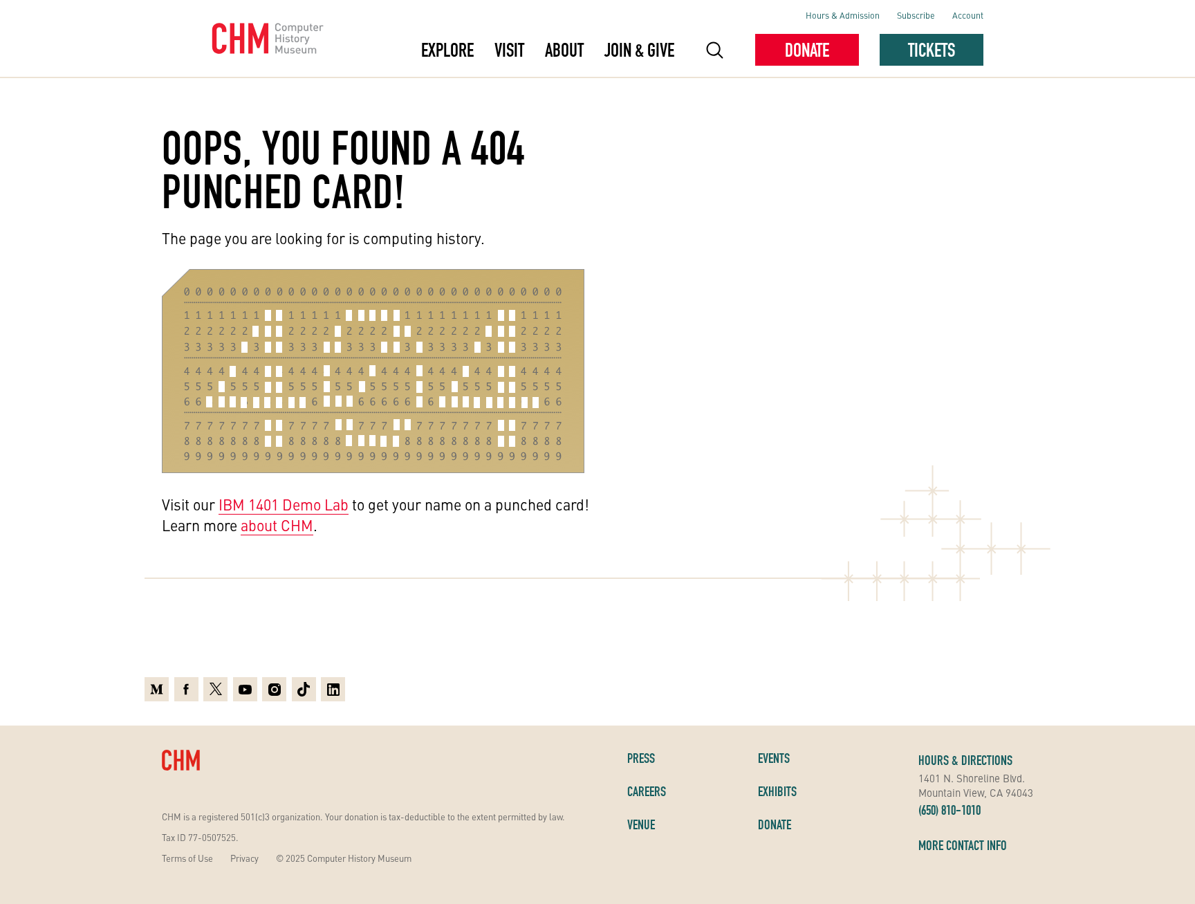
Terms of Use (187, 858)
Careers (646, 791)
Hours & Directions (965, 760)
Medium (157, 687)
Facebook (186, 687)
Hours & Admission (843, 15)
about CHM (277, 525)
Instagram (274, 687)
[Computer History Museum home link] (268, 39)
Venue (641, 824)
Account (967, 15)
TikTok (304, 687)
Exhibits (777, 791)
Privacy (244, 858)
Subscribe (916, 15)
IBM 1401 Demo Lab (284, 504)
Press (641, 758)
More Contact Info (962, 845)
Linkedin (333, 687)
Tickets (931, 50)
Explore (447, 49)
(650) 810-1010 (949, 810)
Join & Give (639, 49)
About (564, 49)
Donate (807, 50)
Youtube (245, 687)
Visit (509, 49)
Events (774, 758)
